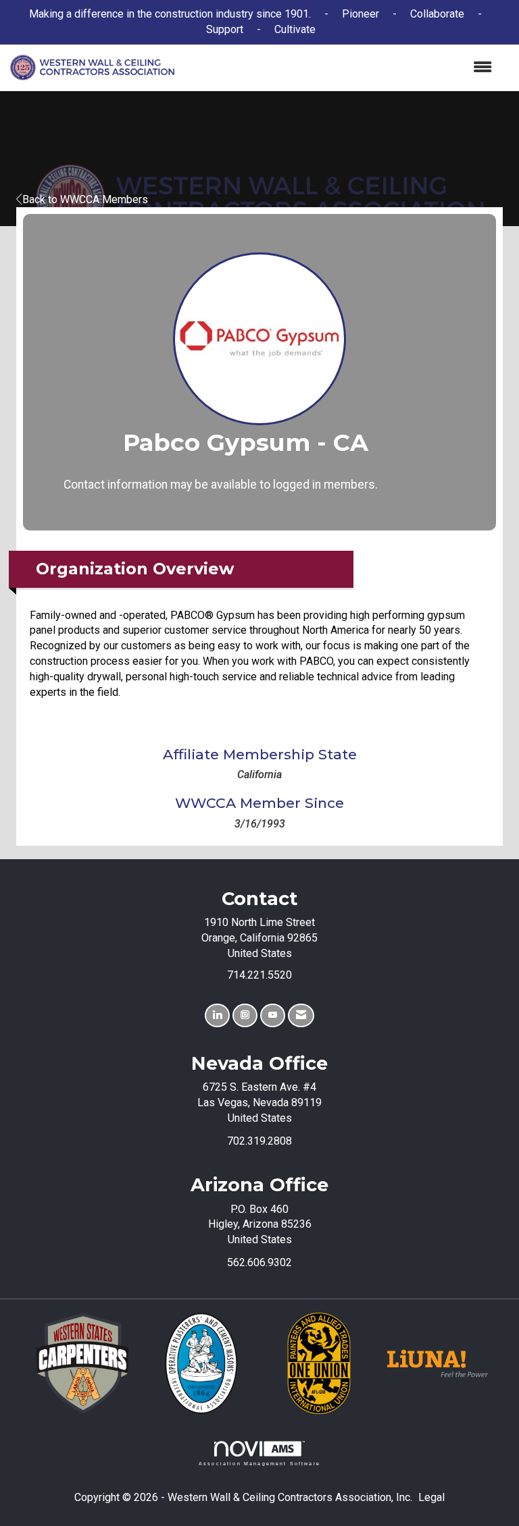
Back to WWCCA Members (85, 199)
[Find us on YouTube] (272, 1015)
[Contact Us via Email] (301, 1015)
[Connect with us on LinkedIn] (217, 1015)
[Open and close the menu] (340, 67)
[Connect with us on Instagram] (244, 1015)
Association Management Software (259, 1463)
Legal (431, 1497)
